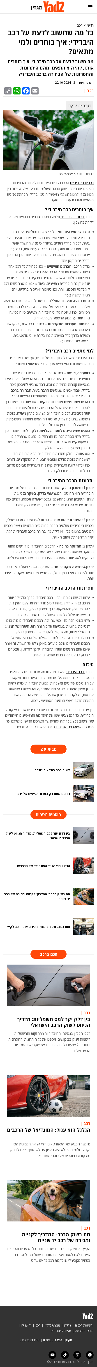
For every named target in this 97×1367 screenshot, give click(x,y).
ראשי (90, 25)
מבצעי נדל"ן (52, 1325)
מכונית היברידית (72, 216)
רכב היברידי (75, 671)
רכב (80, 25)
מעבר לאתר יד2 (61, 1331)
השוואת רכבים (83, 1325)
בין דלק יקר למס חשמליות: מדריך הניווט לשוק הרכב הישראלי (53, 1022)
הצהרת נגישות (52, 1340)
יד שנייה (26, 1325)
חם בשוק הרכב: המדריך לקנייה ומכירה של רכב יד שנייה (56, 1237)
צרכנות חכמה (83, 1331)
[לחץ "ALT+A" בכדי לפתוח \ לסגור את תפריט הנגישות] (5, 6)
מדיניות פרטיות (29, 1340)
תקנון (68, 1340)
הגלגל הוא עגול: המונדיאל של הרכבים (48, 1130)
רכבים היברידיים (82, 182)
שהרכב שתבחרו (67, 727)
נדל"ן (67, 1325)
